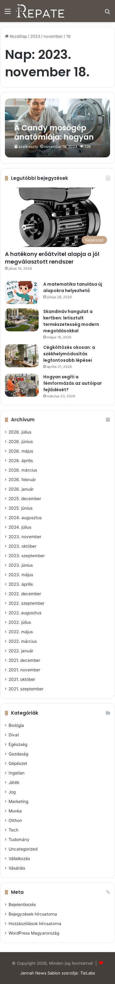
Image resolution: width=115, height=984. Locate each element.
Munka (15, 810)
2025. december (25, 498)
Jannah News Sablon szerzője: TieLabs (57, 972)
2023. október (22, 546)
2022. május (21, 631)
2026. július (20, 432)
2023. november (25, 536)
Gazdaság (18, 753)
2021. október (22, 679)
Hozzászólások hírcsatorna (35, 923)
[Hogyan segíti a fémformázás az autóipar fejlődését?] (22, 385)
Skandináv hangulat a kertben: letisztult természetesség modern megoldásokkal (71, 321)
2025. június (21, 508)
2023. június (21, 565)
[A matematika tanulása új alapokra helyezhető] (22, 292)
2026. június (21, 441)
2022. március (23, 641)
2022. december (25, 593)
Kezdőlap (18, 36)
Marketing (18, 801)
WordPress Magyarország (34, 933)
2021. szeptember (26, 688)
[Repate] (39, 11)
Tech (13, 830)
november (53, 36)
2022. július (20, 622)
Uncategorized (23, 849)
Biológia (16, 725)
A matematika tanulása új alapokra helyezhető (72, 287)
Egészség (18, 744)
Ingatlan (17, 772)
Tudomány (19, 839)
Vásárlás (17, 868)
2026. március (23, 470)
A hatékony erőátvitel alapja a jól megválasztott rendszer (52, 257)
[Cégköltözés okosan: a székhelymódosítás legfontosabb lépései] (22, 355)
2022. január (21, 650)
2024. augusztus (25, 517)
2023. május (21, 574)
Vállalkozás (19, 858)
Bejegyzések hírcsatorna (33, 914)
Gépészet (18, 763)
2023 (35, 36)
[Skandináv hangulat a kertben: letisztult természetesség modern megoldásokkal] (22, 319)
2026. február (22, 479)
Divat (14, 734)
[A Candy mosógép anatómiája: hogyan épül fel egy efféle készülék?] (57, 128)
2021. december (24, 660)
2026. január (21, 489)
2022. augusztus (25, 612)
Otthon (15, 820)
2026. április (21, 460)
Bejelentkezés (22, 904)
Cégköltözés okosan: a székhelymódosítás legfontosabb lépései (69, 353)
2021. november (24, 669)
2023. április (21, 584)
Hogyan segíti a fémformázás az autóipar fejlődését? (72, 383)
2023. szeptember (27, 555)
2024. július (20, 527)
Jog (12, 791)
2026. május (21, 451)
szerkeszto (28, 146)
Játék (14, 782)
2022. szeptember (26, 603)
